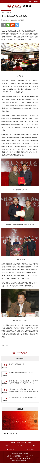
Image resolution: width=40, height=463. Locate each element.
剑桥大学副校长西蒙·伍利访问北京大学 (21, 372)
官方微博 (31, 449)
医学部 (18, 442)
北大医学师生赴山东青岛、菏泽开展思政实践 (22, 397)
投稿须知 (12, 458)
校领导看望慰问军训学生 (16, 364)
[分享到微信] (8, 25)
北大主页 (29, 1)
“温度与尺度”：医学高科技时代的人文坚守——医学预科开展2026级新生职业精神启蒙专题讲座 (23, 390)
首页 (2, 12)
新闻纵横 (8, 12)
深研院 (24, 442)
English (36, 1)
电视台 (20, 445)
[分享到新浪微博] (12, 25)
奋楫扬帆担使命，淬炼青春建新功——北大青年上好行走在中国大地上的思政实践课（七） (23, 382)
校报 (7, 445)
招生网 (29, 442)
